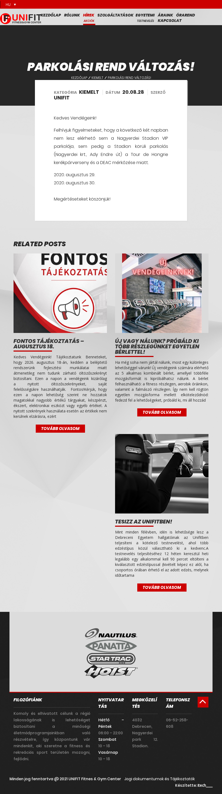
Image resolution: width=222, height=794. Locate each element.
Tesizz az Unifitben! (143, 521)
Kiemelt (97, 77)
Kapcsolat (169, 20)
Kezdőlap (51, 15)
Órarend (185, 15)
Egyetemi (145, 15)
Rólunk (72, 15)
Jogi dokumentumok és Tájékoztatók (159, 779)
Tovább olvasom (60, 428)
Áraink (165, 15)
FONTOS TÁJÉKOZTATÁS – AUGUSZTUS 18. (49, 343)
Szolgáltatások (115, 15)
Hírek (88, 15)
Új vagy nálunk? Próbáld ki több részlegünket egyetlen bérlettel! (157, 346)
